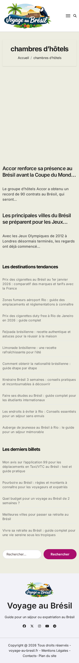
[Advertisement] (39, 113)
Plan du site (47, 656)
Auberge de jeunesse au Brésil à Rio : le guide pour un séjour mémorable (38, 429)
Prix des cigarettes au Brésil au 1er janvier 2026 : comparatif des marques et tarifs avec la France (38, 283)
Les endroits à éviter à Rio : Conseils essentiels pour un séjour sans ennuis (39, 413)
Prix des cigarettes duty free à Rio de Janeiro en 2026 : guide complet (37, 318)
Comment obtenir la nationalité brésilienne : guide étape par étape (36, 366)
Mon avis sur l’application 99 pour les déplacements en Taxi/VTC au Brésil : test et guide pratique (37, 466)
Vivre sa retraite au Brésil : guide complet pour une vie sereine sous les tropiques (39, 532)
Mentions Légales (55, 650)
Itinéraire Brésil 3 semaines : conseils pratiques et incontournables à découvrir (39, 382)
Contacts (29, 656)
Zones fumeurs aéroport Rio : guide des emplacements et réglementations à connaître (38, 302)
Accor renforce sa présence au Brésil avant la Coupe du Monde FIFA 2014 (38, 175)
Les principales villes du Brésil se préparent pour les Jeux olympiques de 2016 (36, 222)
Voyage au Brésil (39, 606)
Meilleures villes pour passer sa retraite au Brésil (35, 516)
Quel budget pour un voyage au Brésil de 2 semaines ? (36, 500)
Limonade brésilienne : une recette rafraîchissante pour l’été (29, 350)
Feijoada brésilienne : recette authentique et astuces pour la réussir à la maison (36, 334)
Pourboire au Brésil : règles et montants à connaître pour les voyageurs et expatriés (34, 484)
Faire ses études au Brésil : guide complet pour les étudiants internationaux (39, 397)
